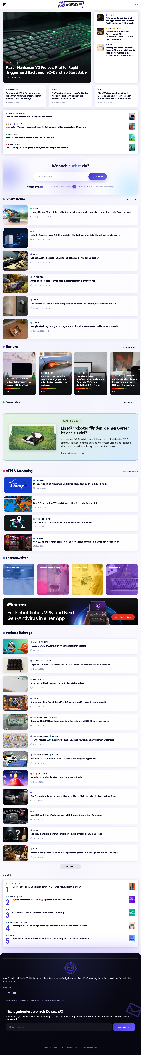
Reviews (12, 346)
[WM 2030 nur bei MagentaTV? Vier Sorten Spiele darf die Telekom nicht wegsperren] (18, 542)
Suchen (99, 176)
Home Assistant (13, 922)
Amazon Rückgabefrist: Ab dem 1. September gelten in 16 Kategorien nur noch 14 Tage (74, 852)
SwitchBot (83, 373)
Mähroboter (13, 89)
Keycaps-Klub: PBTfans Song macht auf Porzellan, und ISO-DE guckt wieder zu (69, 721)
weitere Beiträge (129, 471)
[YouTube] (15, 993)
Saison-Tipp (13, 402)
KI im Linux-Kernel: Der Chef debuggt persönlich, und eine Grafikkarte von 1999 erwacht (120, 21)
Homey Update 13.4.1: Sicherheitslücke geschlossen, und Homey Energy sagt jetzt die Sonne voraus (80, 212)
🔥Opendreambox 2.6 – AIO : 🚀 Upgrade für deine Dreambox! (42, 899)
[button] (5, 4)
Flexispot (11, 113)
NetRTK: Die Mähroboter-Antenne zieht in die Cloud (30, 137)
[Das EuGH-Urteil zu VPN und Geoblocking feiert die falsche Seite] (18, 504)
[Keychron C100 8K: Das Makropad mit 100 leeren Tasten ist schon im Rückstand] (15, 665)
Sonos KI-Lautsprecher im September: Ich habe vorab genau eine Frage (66, 833)
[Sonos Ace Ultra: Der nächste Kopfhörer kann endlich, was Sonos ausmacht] (15, 703)
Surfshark (40, 519)
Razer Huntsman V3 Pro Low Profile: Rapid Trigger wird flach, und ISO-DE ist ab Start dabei (46, 70)
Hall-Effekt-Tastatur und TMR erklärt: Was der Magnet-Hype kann (63, 758)
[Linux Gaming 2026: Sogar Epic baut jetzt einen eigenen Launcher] (132, 147)
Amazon (118, 28)
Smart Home (15, 199)
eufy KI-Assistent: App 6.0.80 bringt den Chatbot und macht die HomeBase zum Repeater (75, 235)
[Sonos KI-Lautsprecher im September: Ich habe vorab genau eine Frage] (15, 834)
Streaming (40, 480)
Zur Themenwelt (129, 200)
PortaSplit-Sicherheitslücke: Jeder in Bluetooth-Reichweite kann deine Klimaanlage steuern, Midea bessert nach (120, 51)
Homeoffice (23, 113)
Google (36, 323)
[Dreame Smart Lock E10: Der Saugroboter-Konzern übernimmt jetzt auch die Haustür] (15, 306)
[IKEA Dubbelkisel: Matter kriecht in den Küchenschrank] (15, 684)
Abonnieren (124, 1027)
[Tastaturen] (122, 579)
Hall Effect (56, 736)
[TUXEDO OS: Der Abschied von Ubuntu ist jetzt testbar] (15, 646)
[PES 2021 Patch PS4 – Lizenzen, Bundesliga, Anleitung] (132, 912)
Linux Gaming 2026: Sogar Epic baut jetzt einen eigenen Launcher (37, 147)
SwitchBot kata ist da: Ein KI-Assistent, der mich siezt (57, 777)
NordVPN (11, 935)
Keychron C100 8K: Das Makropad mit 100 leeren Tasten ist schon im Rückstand (70, 664)
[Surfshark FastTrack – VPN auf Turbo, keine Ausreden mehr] (18, 523)
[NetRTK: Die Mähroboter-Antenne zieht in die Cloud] (132, 137)
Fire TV (10, 884)
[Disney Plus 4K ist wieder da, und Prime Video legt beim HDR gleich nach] (18, 485)
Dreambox (11, 897)
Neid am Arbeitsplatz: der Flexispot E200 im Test (29, 116)
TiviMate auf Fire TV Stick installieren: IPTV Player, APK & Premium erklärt (46, 886)
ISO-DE (21, 63)
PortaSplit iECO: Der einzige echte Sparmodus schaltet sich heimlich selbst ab (50, 925)
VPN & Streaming (19, 471)
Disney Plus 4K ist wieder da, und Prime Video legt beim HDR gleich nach (69, 484)
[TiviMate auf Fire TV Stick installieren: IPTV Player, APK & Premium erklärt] (132, 886)
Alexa (110, 28)
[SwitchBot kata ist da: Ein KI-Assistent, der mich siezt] (15, 778)
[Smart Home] (87, 579)
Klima (110, 44)
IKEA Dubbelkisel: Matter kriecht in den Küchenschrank (58, 683)
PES (9, 910)
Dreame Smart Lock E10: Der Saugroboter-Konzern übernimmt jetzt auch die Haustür (73, 303)
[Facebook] (4, 993)
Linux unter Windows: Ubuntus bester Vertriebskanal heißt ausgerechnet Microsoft (46, 127)
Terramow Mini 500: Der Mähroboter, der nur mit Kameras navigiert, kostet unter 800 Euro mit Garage (23, 96)
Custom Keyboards (40, 717)
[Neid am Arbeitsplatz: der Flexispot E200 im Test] (132, 116)
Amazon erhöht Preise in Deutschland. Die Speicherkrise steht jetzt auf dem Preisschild (119, 35)
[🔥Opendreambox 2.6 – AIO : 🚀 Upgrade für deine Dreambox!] (132, 899)
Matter (35, 300)
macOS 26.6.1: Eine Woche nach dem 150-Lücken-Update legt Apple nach (66, 815)
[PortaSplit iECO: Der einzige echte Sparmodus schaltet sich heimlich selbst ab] (132, 925)
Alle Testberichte (129, 347)
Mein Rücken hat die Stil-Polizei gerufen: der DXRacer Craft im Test (124, 382)
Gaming (12, 63)
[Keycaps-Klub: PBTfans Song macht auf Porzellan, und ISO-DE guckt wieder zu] (15, 722)
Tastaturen (114, 567)
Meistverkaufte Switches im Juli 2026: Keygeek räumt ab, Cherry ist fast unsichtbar (72, 739)
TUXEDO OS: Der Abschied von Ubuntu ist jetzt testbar (58, 645)
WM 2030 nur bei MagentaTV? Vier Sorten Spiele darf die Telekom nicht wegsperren (76, 541)
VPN (37, 500)
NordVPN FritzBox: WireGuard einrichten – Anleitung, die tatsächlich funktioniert (51, 938)
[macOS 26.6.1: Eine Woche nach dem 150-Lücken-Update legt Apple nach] (15, 816)
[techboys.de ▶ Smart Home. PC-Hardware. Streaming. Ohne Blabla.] (70, 4)
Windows (19, 124)
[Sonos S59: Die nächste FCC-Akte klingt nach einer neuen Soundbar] (15, 261)
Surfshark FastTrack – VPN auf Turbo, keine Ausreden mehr (62, 522)
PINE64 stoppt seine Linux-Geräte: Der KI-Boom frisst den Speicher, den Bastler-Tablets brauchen (70, 96)
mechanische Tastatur (42, 661)
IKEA (34, 679)
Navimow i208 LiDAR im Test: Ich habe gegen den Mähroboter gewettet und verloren (54, 381)
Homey (35, 208)
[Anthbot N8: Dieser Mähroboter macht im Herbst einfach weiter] (15, 283)
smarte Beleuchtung (50, 567)
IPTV (18, 884)
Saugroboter (12, 567)
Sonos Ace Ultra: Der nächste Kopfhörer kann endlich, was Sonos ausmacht (68, 702)
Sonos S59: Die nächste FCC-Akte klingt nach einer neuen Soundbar (64, 257)
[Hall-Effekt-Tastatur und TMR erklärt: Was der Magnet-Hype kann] (15, 759)
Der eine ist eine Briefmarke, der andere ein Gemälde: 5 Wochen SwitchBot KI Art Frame (90, 381)
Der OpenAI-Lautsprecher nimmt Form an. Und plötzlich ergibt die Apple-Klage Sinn (72, 796)
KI (108, 15)
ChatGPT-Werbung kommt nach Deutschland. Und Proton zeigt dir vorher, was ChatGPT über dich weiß (115, 96)
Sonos (35, 254)
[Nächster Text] (74, 186)
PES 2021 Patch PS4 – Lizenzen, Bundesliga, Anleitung (38, 912)
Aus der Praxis (130, 402)
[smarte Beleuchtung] (53, 579)
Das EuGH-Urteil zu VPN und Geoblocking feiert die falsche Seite (66, 503)
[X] (9, 993)
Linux (115, 15)
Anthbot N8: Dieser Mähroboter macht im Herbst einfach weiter (62, 280)
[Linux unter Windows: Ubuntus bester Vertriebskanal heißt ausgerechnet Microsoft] (132, 126)
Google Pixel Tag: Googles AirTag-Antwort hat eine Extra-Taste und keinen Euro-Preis (74, 326)
